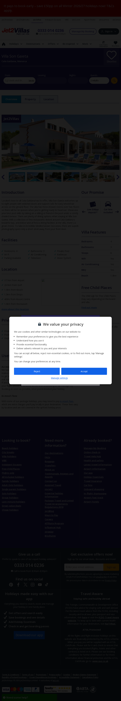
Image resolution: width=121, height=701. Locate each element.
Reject (37, 371)
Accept (84, 371)
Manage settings (59, 377)
